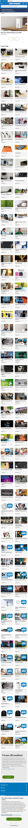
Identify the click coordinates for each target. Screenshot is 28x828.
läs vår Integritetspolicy (16, 815)
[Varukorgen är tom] (26, 3)
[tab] (4, 1)
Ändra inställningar (14, 825)
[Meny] (1, 3)
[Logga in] (23, 3)
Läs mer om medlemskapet (8, 769)
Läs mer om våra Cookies (7, 815)
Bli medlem (8, 777)
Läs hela (14, 38)
